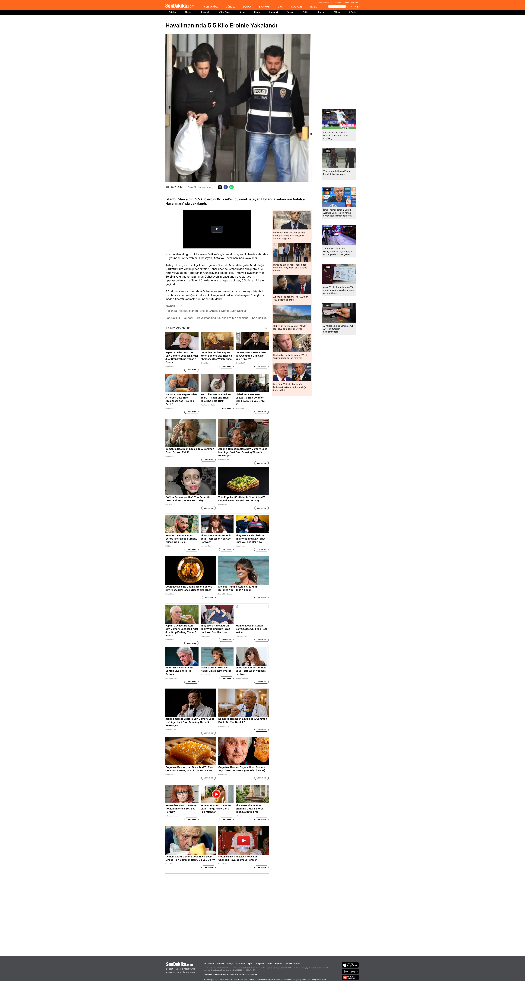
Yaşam (290, 12)
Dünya (230, 963)
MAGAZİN (296, 6)
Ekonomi (240, 963)
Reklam (179, 972)
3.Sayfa (352, 12)
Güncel (220, 963)
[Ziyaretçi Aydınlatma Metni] (305, 980)
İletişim (186, 972)
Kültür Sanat (224, 12)
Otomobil (273, 12)
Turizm (321, 12)
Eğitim (337, 12)
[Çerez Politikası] (263, 980)
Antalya (219, 258)
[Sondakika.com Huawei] (350, 977)
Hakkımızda (170, 972)
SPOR (280, 6)
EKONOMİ (264, 6)
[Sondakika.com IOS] (350, 964)
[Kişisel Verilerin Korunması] (281, 980)
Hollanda (249, 254)
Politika (172, 12)
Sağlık (306, 12)
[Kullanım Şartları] (210, 980)
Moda (257, 12)
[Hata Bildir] (321, 980)
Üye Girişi (352, 7)
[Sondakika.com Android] (350, 971)
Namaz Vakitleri (292, 963)
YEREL (313, 6)
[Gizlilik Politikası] (225, 980)
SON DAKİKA (211, 6)
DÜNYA (247, 6)
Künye (192, 972)
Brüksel (212, 254)
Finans (188, 12)
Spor (250, 963)
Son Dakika (208, 963)
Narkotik (171, 269)
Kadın (242, 12)
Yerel (269, 963)
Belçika (170, 276)
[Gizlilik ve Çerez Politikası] (244, 980)
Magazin (260, 963)
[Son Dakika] (179, 6)
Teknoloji (205, 12)
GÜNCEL (230, 6)
